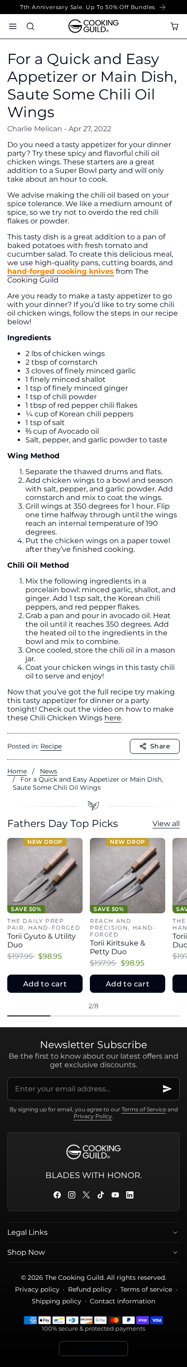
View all (166, 823)
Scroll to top (99, 1349)
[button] (12, 26)
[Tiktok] (101, 1195)
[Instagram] (71, 1195)
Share (160, 746)
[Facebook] (57, 1195)
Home (17, 771)
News (48, 771)
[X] (86, 1195)
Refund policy (90, 1289)
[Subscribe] (167, 1089)
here (112, 717)
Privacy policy (37, 1289)
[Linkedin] (130, 1195)
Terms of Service (144, 1109)
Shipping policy (56, 1301)
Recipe (51, 746)
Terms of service (146, 1289)
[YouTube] (115, 1195)
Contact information (122, 1301)
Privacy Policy (93, 1116)
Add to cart (45, 984)
